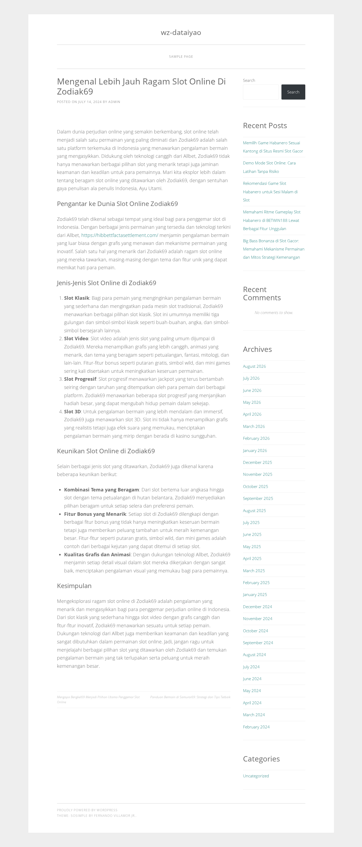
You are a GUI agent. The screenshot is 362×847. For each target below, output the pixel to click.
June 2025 (252, 534)
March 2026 (254, 426)
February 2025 (256, 582)
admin (114, 102)
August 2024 (254, 654)
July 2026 (251, 378)
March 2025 (254, 570)
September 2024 (258, 642)
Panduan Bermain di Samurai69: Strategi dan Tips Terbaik (190, 697)
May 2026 (252, 402)
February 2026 (256, 438)
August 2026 (254, 366)
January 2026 (255, 450)
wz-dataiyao (181, 32)
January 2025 (255, 594)
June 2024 (252, 678)
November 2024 (257, 618)
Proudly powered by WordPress (87, 810)
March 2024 (254, 714)
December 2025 (257, 462)
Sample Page (181, 56)
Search (249, 80)
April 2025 (252, 558)
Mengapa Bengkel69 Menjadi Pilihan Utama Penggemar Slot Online (98, 699)
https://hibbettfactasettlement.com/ (119, 235)
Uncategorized (256, 775)
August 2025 (254, 510)
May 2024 (252, 690)
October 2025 (255, 486)
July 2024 (251, 666)
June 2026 (252, 390)
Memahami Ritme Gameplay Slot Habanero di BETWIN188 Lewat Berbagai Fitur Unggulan (272, 220)
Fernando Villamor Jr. (115, 815)
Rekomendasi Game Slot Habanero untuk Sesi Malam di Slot (270, 192)
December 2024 (257, 606)
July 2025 (251, 522)
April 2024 (252, 702)
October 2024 (255, 630)
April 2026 (252, 414)
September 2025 (258, 498)
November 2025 (257, 474)
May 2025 (252, 546)
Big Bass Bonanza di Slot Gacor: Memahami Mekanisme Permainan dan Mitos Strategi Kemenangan (273, 249)
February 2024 (256, 726)
